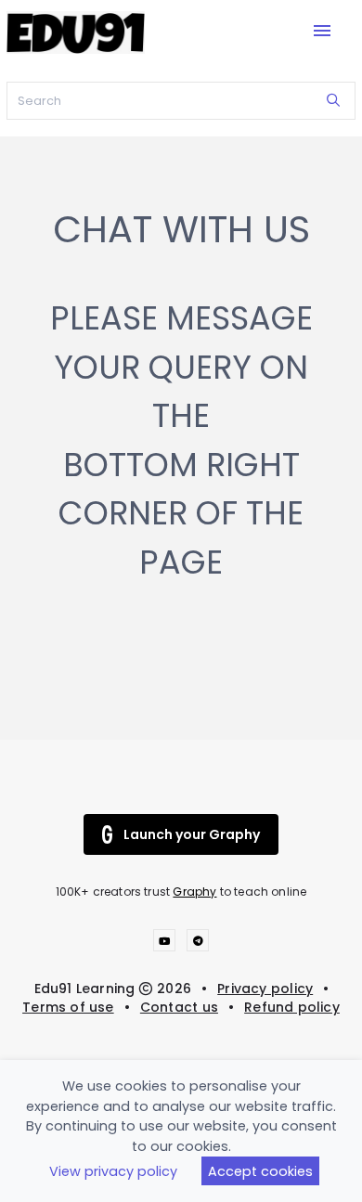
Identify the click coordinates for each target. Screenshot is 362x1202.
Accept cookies (260, 1171)
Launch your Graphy (191, 834)
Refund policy (292, 1007)
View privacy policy (113, 1171)
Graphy (194, 891)
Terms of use (68, 1007)
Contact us (179, 1007)
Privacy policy (265, 988)
